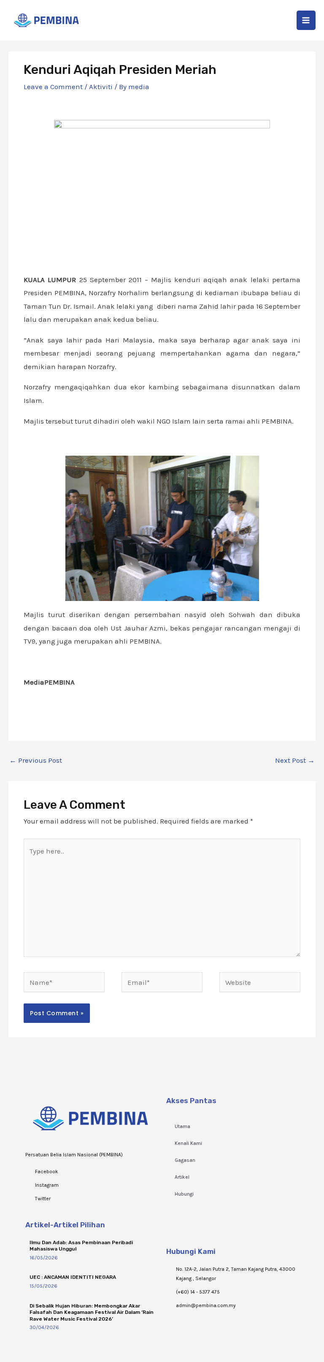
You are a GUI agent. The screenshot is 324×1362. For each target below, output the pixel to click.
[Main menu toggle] (306, 20)
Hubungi (184, 1194)
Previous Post (35, 760)
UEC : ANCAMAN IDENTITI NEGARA (73, 1277)
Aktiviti (101, 86)
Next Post (295, 760)
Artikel (182, 1177)
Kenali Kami (188, 1143)
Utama (182, 1126)
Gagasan (185, 1160)
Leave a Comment (53, 86)
